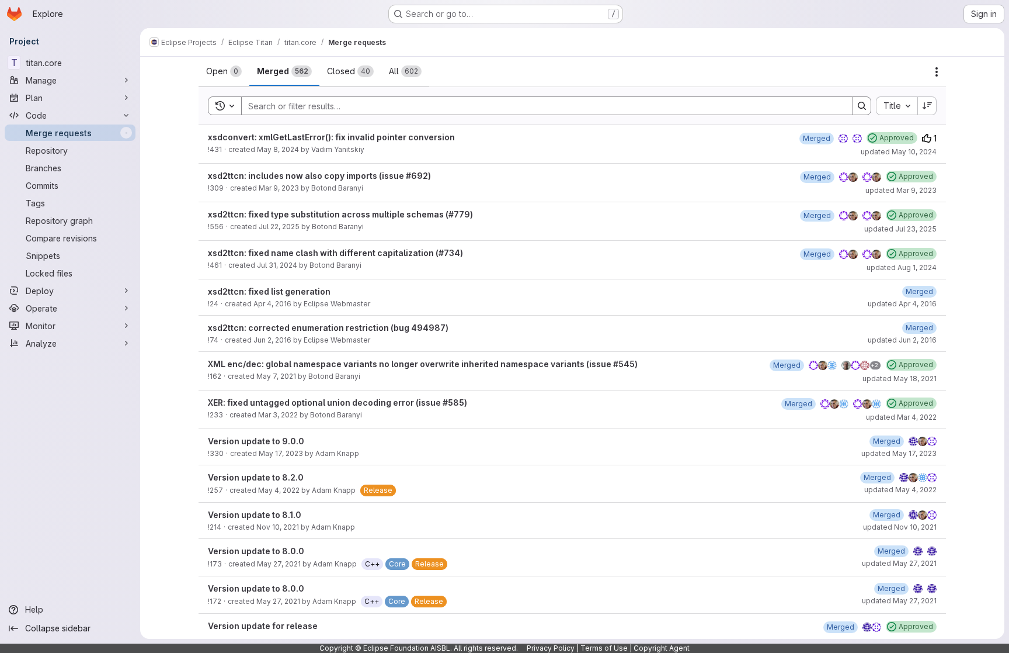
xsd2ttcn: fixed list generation (269, 291)
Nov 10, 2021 (277, 527)
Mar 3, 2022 (278, 414)
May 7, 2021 (276, 376)
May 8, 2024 (278, 149)
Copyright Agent (662, 648)
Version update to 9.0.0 (256, 441)
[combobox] (896, 105)
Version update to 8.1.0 (254, 515)
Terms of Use (604, 648)
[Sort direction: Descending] (927, 105)
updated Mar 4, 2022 (901, 417)
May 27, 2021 (279, 563)
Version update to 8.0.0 (256, 551)
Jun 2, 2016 (272, 340)
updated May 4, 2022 (900, 489)
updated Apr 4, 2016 (902, 303)
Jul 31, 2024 (277, 265)
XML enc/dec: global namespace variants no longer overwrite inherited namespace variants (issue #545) (423, 364)
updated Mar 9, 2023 (901, 190)
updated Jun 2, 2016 (902, 340)
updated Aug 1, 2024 (902, 267)
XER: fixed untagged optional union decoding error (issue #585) (337, 402)
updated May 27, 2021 (899, 563)
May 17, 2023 (281, 453)
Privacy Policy (551, 648)
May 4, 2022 (279, 490)
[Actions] (936, 72)
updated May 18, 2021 (899, 378)
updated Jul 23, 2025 (900, 228)
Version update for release (263, 626)
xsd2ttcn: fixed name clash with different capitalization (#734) (335, 253)
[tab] (224, 71)
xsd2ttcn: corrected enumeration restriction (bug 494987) (328, 328)
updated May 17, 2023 (899, 453)
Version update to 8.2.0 (256, 477)
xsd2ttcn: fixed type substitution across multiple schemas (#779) (340, 214)
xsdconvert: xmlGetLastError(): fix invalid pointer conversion (331, 137)
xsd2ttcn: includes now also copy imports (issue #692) (319, 176)
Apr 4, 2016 (272, 303)
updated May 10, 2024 (899, 151)
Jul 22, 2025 (279, 226)
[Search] (862, 105)
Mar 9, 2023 (279, 188)
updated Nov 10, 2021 (900, 527)
